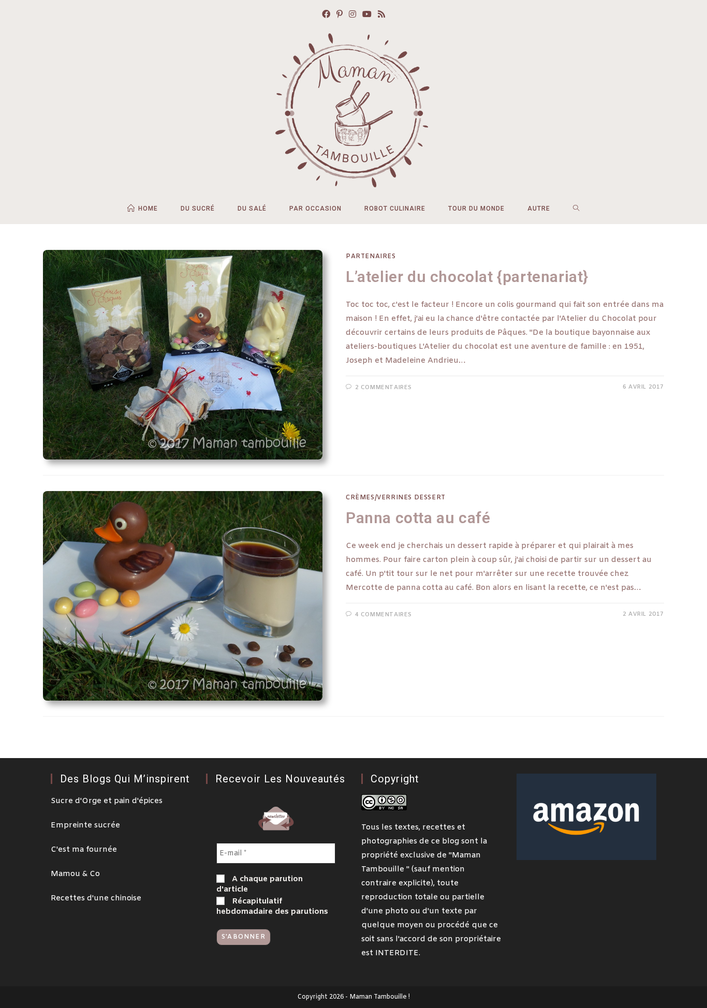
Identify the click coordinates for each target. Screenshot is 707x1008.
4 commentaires (383, 614)
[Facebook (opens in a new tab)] (326, 15)
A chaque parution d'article (259, 884)
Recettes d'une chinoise (96, 898)
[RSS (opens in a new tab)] (381, 15)
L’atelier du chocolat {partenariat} (467, 277)
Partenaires (371, 257)
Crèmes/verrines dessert (396, 498)
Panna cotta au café (418, 518)
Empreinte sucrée (85, 825)
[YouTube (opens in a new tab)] (367, 15)
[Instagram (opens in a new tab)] (352, 15)
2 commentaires (383, 387)
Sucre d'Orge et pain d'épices (107, 801)
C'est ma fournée (84, 849)
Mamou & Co (75, 874)
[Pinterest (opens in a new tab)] (339, 15)
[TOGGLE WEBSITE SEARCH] (576, 208)
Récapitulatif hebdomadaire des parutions (272, 906)
